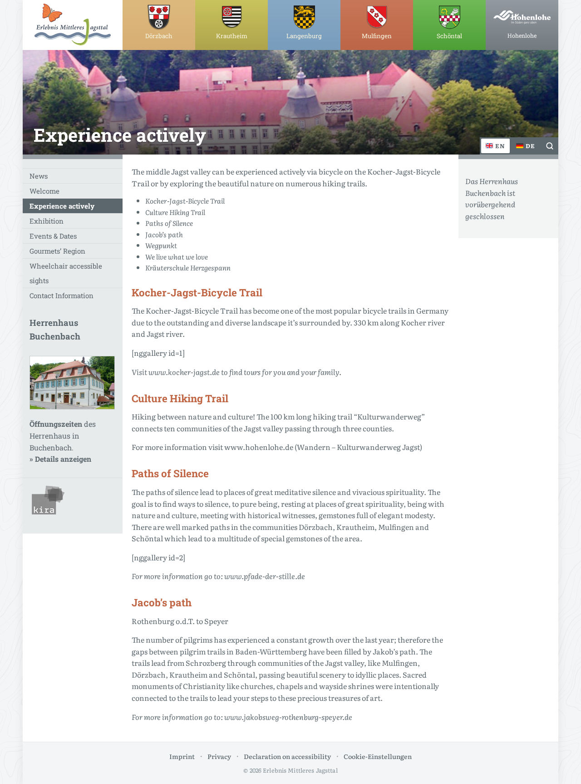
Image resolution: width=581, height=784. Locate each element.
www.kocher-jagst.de (184, 371)
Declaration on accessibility (287, 756)
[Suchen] (549, 146)
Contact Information (62, 295)
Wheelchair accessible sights (66, 273)
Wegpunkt (161, 245)
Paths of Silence (169, 223)
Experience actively (62, 205)
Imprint (182, 756)
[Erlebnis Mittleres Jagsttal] (73, 24)
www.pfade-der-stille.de (264, 575)
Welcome (44, 190)
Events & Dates (53, 235)
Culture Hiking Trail (175, 212)
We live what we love (176, 256)
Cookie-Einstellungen (378, 756)
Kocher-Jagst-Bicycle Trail (185, 200)
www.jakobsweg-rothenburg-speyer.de (288, 716)
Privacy (219, 756)
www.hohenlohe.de (258, 446)
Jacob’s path (164, 234)
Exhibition (47, 220)
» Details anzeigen (60, 459)
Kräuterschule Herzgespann (188, 267)
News (39, 175)
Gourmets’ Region (57, 250)
